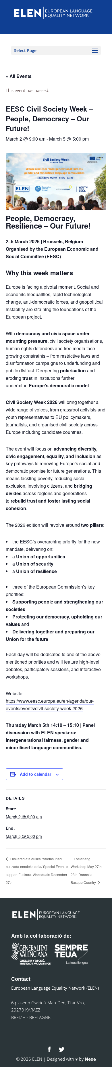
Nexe (90, 1059)
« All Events (19, 76)
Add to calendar (35, 774)
